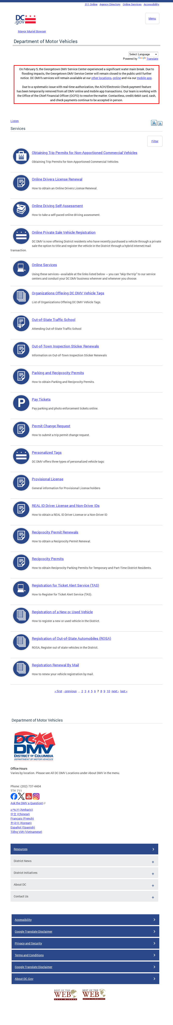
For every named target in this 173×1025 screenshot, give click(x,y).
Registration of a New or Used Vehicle (62, 611)
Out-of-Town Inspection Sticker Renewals (65, 346)
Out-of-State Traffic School (53, 319)
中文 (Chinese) (20, 814)
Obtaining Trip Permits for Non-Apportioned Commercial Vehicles (84, 152)
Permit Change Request (51, 425)
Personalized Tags (47, 452)
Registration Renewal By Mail (55, 665)
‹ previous (70, 691)
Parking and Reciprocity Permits (58, 372)
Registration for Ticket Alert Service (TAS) (65, 585)
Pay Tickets (41, 399)
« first (58, 691)
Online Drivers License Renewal (57, 179)
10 (108, 691)
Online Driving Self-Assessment (57, 205)
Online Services (132, 4)
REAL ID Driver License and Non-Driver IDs (66, 505)
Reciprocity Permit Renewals (55, 532)
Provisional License (47, 479)
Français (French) (22, 818)
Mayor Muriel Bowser (32, 31)
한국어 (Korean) (21, 823)
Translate (152, 59)
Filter (154, 141)
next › (115, 691)
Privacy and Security (28, 943)
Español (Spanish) (23, 827)
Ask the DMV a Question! (27, 803)
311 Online (91, 4)
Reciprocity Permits (48, 558)
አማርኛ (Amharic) (22, 810)
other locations (101, 78)
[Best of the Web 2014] (65, 1000)
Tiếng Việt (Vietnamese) (26, 832)
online (117, 78)
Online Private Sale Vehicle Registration (64, 232)
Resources (20, 849)
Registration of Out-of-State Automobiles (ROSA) (71, 638)
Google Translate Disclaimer (33, 931)
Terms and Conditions (29, 955)
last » (123, 691)
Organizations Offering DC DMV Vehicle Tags (68, 293)
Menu (152, 18)
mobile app (144, 78)
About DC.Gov (24, 979)
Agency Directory (110, 4)
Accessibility (151, 4)
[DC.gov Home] (25, 24)
